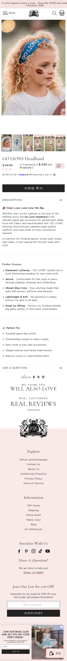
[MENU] (4, 13)
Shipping (33, 510)
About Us (33, 469)
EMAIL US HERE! (33, 572)
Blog (33, 524)
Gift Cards (33, 505)
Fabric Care (33, 519)
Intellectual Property (33, 473)
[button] (4, 13)
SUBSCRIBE (33, 613)
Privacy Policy (33, 478)
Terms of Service (33, 483)
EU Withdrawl (33, 529)
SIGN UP (17, 651)
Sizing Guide (33, 515)
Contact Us (33, 464)
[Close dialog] (63, 627)
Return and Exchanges (33, 459)
